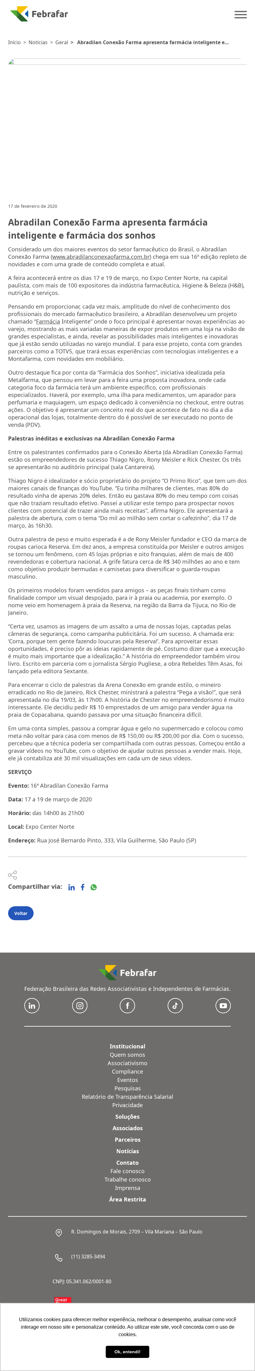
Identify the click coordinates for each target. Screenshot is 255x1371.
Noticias (38, 42)
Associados (128, 1128)
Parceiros (128, 1139)
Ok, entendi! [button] (127, 1351)
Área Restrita (127, 1199)
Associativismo (127, 1063)
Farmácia (48, 321)
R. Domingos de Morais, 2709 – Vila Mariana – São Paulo (136, 1231)
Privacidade (127, 1105)
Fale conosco (127, 1171)
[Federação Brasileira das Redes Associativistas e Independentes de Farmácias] (39, 13)
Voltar (20, 913)
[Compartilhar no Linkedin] (71, 887)
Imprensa (127, 1187)
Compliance (127, 1071)
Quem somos (127, 1054)
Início (14, 42)
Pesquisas (127, 1088)
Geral (61, 42)
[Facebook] (82, 887)
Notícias (127, 1151)
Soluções (127, 1116)
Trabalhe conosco (127, 1179)
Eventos (127, 1080)
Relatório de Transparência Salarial (127, 1096)
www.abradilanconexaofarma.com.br (101, 256)
